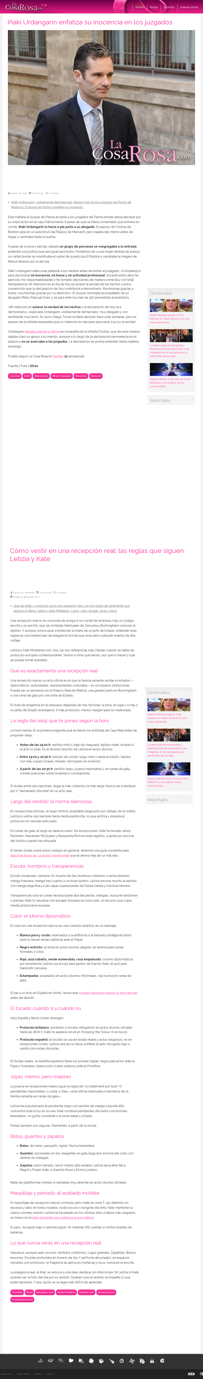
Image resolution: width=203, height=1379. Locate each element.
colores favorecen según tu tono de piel (108, 993)
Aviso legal (49, 1374)
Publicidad (38, 1374)
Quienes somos (189, 7)
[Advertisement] (101, 177)
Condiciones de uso (6, 1374)
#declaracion (41, 376)
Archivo (139, 7)
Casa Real (15, 376)
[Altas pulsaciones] (40, 1361)
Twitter (58, 356)
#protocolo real (106, 1292)
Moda (29, 1292)
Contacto (168, 7)
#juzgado (96, 376)
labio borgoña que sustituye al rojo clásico (63, 1217)
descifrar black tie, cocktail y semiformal (39, 855)
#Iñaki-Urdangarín (61, 376)
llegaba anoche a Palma (42, 331)
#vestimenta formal (22, 1299)
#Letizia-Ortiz (86, 1292)
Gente (27, 376)
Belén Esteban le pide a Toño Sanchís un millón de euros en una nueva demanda (169, 319)
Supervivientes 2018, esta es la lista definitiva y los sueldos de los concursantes (170, 383)
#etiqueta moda (44, 1292)
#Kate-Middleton (66, 1292)
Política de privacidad (23, 1374)
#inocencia (81, 376)
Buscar (154, 7)
